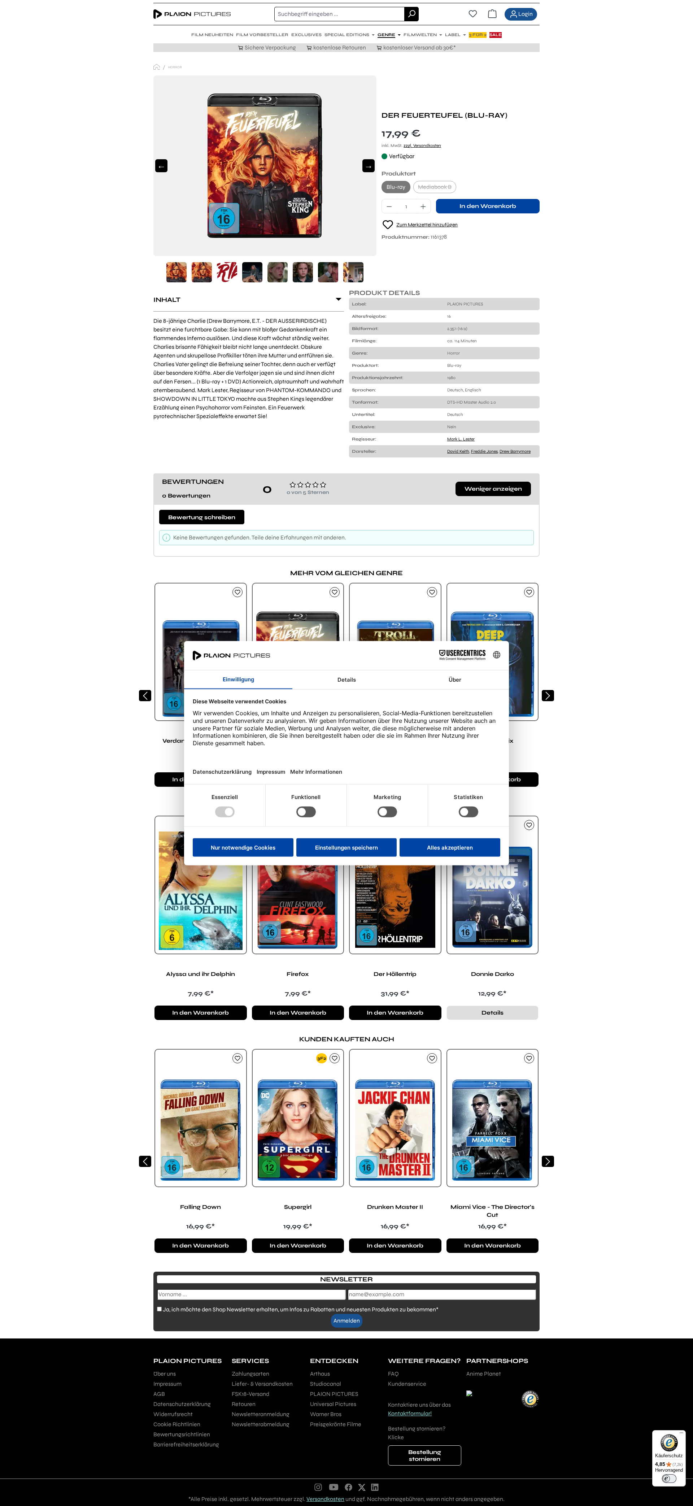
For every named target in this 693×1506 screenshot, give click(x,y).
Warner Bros (325, 1414)
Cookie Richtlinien (176, 1424)
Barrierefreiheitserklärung (186, 1444)
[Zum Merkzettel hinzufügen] (237, 592)
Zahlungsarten (250, 1373)
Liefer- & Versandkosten (262, 1383)
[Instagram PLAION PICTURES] (318, 1487)
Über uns (164, 1373)
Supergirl (297, 1206)
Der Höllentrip (395, 974)
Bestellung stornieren (424, 1455)
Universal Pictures (333, 1404)
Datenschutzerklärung (182, 1404)
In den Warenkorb (487, 206)
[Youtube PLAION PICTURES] (333, 1487)
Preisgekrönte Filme (335, 1424)
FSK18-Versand (250, 1393)
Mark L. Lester (461, 439)
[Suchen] (411, 14)
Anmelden (347, 1320)
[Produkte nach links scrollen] (145, 695)
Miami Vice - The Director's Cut (492, 1210)
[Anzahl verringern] (389, 206)
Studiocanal (325, 1383)
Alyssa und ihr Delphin (200, 974)
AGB (159, 1393)
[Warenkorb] (492, 14)
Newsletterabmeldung (260, 1424)
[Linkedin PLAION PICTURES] (375, 1487)
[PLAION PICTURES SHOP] (156, 67)
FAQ (393, 1373)
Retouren (244, 1404)
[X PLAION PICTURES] (362, 1487)
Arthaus (320, 1373)
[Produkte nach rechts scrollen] (548, 695)
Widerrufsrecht (173, 1414)
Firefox (298, 974)
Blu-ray (396, 186)
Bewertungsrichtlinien (181, 1434)
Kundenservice (407, 1383)
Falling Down (200, 1206)
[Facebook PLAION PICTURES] (348, 1487)
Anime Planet (483, 1373)
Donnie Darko (492, 974)
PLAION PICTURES (334, 1393)
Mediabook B (437, 188)
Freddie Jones (484, 451)
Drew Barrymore (515, 451)
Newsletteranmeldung (260, 1414)
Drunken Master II (395, 1206)
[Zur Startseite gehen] (192, 14)
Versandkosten (325, 1499)
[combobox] (339, 14)
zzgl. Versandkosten (422, 145)
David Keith (458, 451)
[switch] (669, 1478)
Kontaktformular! (410, 1413)
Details (492, 1012)
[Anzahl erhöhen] (423, 206)
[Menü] (681, 1434)
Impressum (167, 1383)
